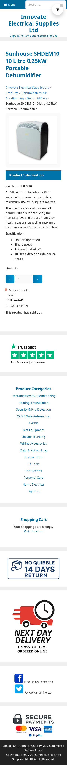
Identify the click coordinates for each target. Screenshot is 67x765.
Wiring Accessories (33, 443)
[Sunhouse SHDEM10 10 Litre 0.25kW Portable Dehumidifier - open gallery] (33, 163)
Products (12, 93)
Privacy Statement (50, 745)
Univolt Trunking (33, 437)
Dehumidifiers (37, 98)
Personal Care (33, 477)
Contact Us (9, 745)
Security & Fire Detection (33, 409)
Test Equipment (33, 430)
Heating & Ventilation (33, 403)
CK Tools (33, 464)
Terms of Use (27, 745)
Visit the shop (33, 531)
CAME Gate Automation (33, 416)
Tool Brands (33, 471)
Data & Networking (33, 450)
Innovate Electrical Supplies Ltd (33, 23)
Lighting (33, 491)
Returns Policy (33, 750)
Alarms (34, 423)
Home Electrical (33, 484)
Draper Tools (33, 457)
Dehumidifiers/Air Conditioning (34, 396)
